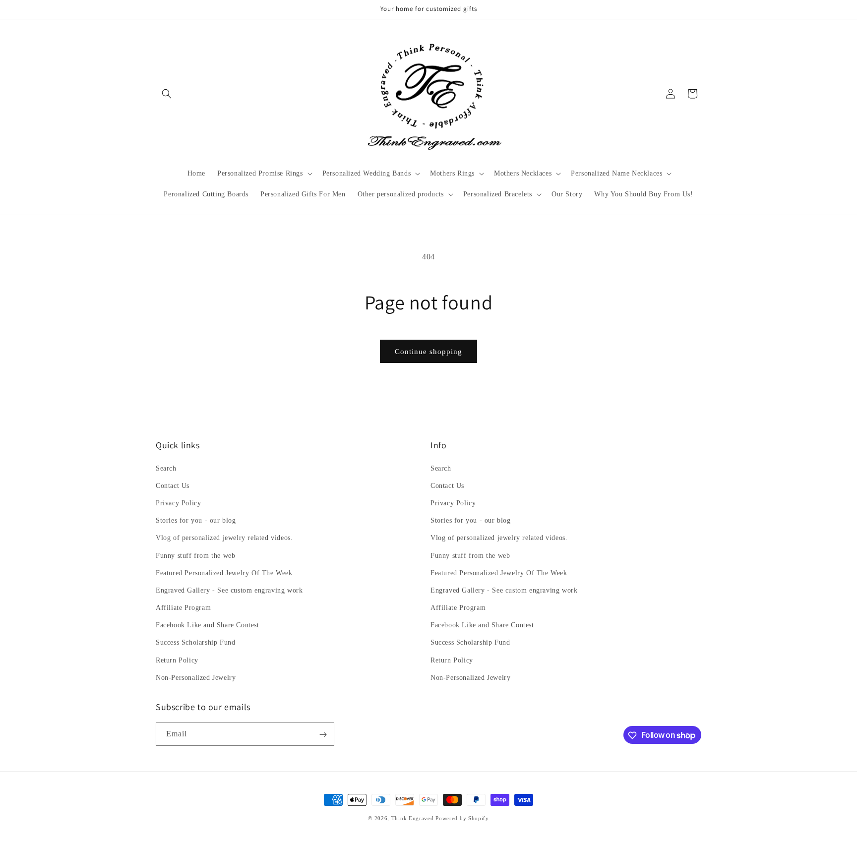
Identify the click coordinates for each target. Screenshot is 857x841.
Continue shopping (428, 352)
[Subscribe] (323, 734)
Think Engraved (412, 818)
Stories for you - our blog (196, 520)
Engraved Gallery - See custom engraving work (229, 590)
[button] (167, 94)
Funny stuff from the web (195, 555)
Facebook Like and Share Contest (207, 625)
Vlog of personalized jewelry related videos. (224, 538)
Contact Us (172, 485)
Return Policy (177, 660)
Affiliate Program (183, 607)
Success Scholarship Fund (195, 643)
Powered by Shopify (462, 818)
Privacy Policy (178, 503)
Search (166, 468)
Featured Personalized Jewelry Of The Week (224, 573)
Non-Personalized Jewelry (196, 677)
